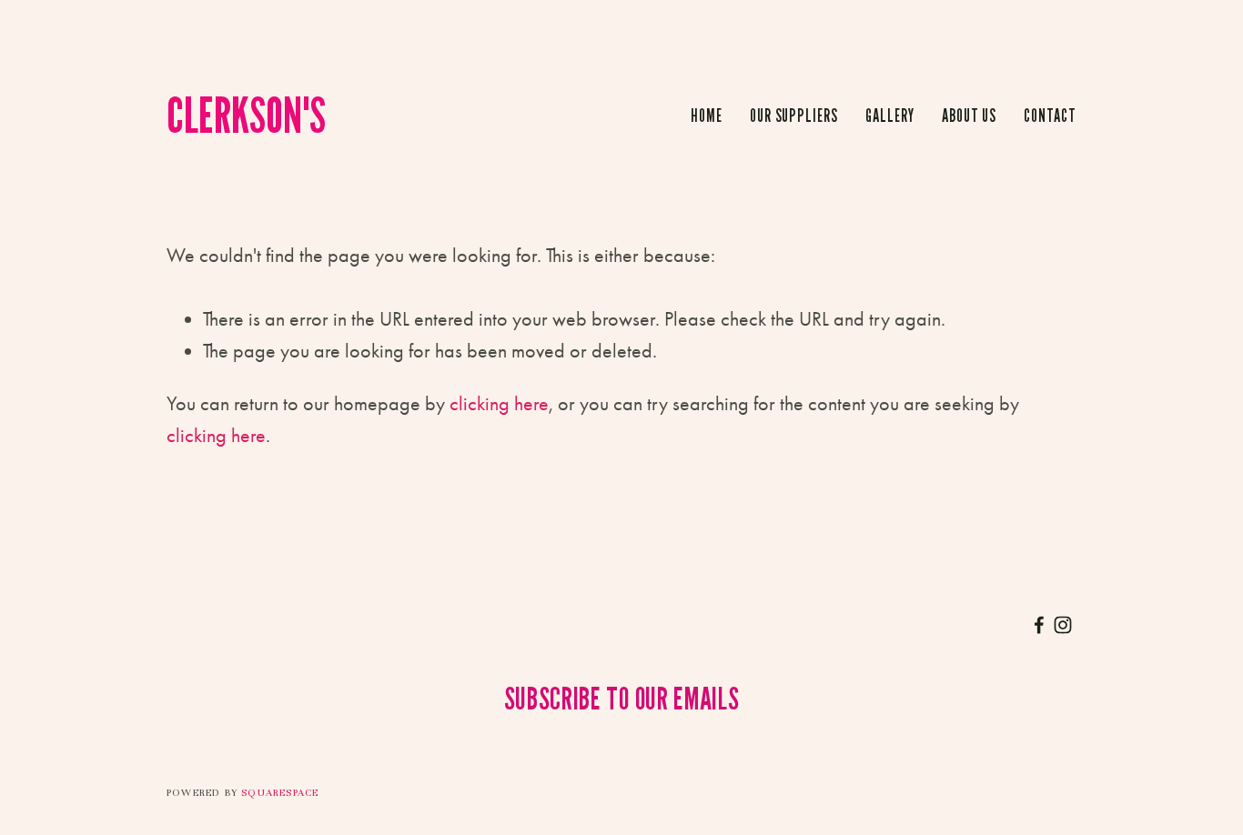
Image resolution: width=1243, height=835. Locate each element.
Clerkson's (246, 115)
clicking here (499, 404)
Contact (1050, 116)
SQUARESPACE (279, 792)
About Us (969, 116)
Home (707, 116)
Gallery (890, 116)
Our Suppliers (794, 116)
